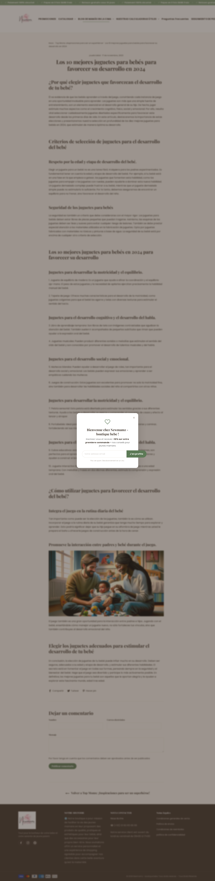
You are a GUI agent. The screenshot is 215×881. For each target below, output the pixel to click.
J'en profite (136, 453)
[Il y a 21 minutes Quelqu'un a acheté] (15, 877)
